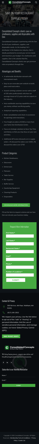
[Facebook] (3, 362)
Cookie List (21, 440)
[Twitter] (11, 362)
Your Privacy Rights (11, 336)
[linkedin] (7, 362)
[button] (36, 2)
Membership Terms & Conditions (20, 438)
